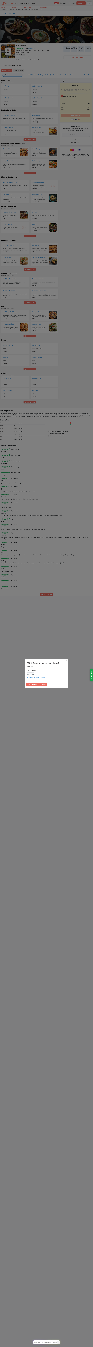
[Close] (65, 662)
